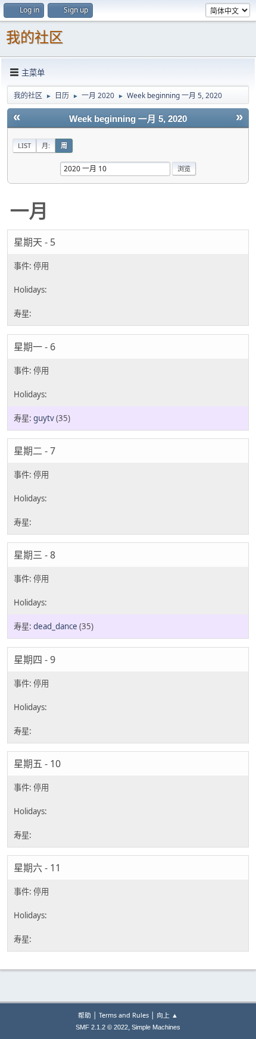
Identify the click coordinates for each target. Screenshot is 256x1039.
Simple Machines (156, 1027)
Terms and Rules (124, 1014)
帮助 (84, 1014)
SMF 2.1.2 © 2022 (102, 1027)
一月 (29, 210)
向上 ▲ (167, 1014)
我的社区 (34, 37)
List (24, 145)
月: (46, 145)
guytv (43, 418)
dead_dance (55, 626)
